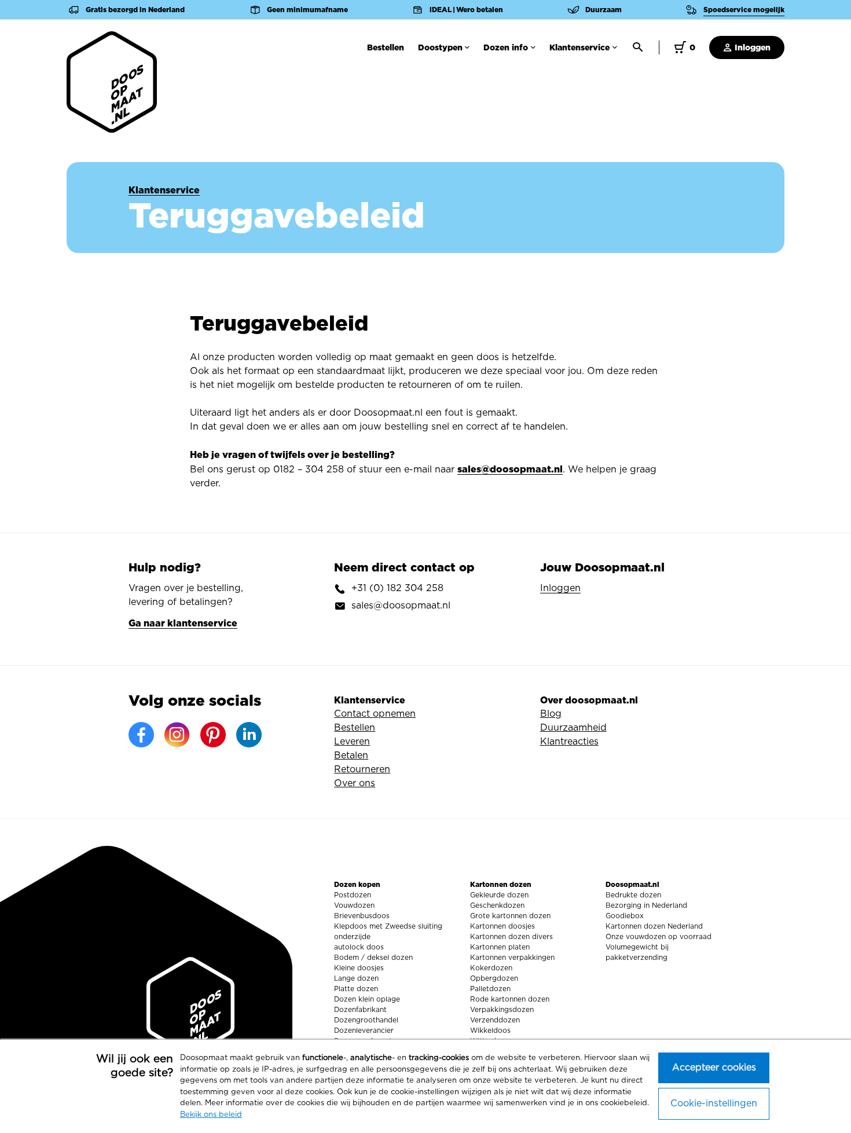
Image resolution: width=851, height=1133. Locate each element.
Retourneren (362, 769)
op (171, 47)
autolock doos (359, 947)
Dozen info (505, 47)
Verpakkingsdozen (502, 1009)
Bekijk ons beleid (211, 1115)
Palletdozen (490, 988)
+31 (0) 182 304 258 (397, 588)
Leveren (352, 741)
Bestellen (385, 47)
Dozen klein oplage (367, 999)
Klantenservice (579, 47)
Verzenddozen (495, 1020)
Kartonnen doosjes (502, 926)
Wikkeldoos (490, 1030)
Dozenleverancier (364, 1030)
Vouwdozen (354, 905)
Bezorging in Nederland (646, 905)
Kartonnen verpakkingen (512, 957)
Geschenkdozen (497, 905)
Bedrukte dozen (633, 895)
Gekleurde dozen (499, 895)
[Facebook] (141, 734)
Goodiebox (625, 915)
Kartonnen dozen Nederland (654, 926)
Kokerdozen (491, 968)
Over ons (354, 783)
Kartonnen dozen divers (511, 936)
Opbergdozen (494, 978)
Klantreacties (569, 741)
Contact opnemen (375, 713)
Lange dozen (356, 978)
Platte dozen (356, 988)
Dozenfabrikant (360, 1009)
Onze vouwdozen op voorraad (658, 936)
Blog (551, 713)
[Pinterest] (213, 734)
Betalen (351, 755)
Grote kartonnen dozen (510, 915)
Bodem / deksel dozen (373, 957)
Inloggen (751, 47)
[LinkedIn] (249, 734)
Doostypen (440, 47)
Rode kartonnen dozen (509, 999)
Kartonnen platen (500, 947)
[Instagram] (177, 734)
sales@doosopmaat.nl (510, 469)
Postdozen (352, 895)
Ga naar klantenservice (183, 623)
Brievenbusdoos (362, 915)
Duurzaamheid (573, 727)
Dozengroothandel (366, 1020)
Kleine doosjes (359, 968)
